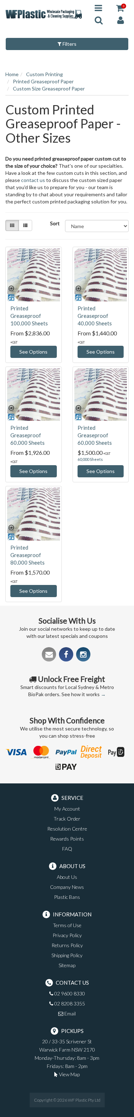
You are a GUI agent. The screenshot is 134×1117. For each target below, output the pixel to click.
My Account (67, 809)
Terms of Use (67, 925)
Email (69, 1013)
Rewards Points (67, 839)
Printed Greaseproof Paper (43, 81)
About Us (67, 877)
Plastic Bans (67, 897)
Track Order (67, 819)
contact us (33, 180)
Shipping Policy (67, 955)
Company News (67, 887)
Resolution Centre (67, 829)
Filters (68, 44)
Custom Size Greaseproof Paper (49, 88)
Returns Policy (67, 945)
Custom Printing (44, 74)
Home (12, 74)
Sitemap (67, 965)
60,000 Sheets (90, 459)
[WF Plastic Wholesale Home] (44, 13)
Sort (55, 223)
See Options (33, 352)
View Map (69, 1074)
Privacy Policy (67, 935)
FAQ (67, 849)
